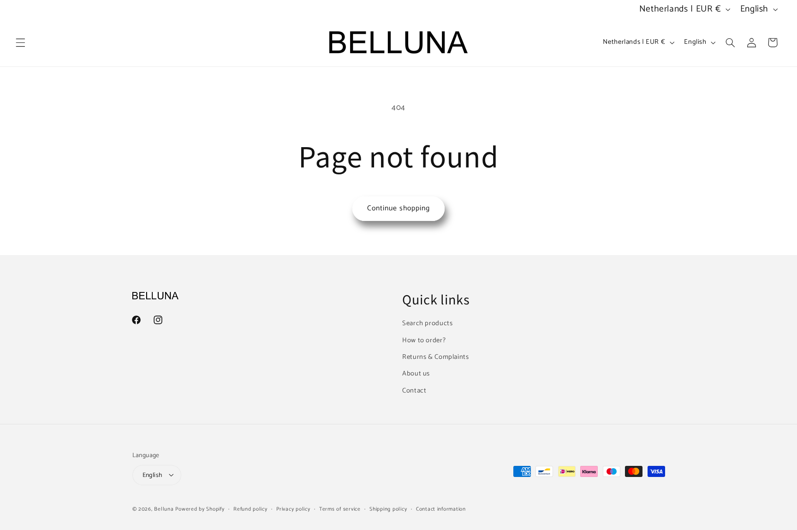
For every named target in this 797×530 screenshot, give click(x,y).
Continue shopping (398, 208)
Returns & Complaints (435, 357)
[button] (20, 42)
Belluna (163, 508)
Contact (414, 390)
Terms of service (340, 508)
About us (416, 374)
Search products (427, 323)
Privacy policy (293, 508)
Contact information (441, 508)
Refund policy (250, 508)
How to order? (424, 340)
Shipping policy (388, 508)
